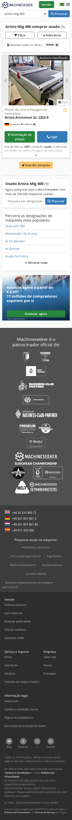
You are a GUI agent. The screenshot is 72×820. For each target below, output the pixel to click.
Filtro (21, 35)
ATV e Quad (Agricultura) (25, 556)
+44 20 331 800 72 (24, 513)
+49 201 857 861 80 (25, 524)
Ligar (54, 137)
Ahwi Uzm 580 (15, 226)
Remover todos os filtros (25, 45)
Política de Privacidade (17, 812)
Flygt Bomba (54, 556)
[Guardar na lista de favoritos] (64, 110)
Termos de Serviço (45, 812)
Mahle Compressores (23, 565)
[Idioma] (62, 4)
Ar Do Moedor (15, 241)
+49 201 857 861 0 (24, 519)
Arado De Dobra (16, 256)
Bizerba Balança (52, 565)
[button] (68, 4)
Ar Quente (12, 249)
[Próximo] (66, 80)
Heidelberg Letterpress (36, 547)
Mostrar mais (37, 263)
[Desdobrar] (36, 155)
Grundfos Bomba (36, 574)
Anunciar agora (36, 314)
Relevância (53, 35)
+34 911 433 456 (23, 530)
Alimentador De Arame (21, 234)
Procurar (60, 14)
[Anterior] (5, 80)
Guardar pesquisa (37, 165)
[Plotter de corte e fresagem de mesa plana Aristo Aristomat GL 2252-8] (36, 80)
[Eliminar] (45, 13)
